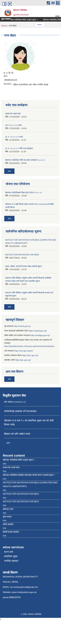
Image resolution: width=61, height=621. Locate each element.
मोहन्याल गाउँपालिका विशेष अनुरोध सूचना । (21, 19)
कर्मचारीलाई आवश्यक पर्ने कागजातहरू (20, 411)
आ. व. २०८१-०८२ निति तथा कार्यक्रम (19, 148)
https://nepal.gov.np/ (38, 331)
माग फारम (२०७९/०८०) (15, 402)
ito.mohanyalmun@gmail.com (24, 587)
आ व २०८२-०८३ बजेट (13, 125)
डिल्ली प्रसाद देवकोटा (11, 532)
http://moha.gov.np (22, 326)
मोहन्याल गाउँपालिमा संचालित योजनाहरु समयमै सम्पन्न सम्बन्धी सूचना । (29, 475)
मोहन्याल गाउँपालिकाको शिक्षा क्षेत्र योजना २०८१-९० (23, 192)
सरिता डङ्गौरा (8, 524)
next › (38, 24)
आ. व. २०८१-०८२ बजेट (14, 137)
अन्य (9, 171)
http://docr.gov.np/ (30, 355)
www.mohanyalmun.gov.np (23, 592)
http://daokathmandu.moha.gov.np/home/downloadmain (29, 346)
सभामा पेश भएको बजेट (13, 113)
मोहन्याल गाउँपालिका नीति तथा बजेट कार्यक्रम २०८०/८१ (25, 160)
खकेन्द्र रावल (8, 509)
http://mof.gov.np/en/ (23, 351)
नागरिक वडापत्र (11, 561)
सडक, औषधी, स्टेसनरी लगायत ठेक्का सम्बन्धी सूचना (23, 266)
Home (4, 25)
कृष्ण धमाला (7, 516)
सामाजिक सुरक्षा (10, 556)
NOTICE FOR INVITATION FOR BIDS (22, 254)
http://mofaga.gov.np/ (40, 335)
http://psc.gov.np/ (23, 360)
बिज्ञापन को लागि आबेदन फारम (17, 434)
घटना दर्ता (8, 552)
